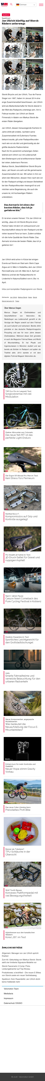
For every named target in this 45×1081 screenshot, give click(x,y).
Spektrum (6, 15)
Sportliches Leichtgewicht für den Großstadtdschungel (22, 640)
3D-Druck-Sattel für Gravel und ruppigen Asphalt (22, 558)
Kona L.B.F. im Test (20, 935)
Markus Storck (22, 297)
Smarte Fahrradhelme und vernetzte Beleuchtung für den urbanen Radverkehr (22, 677)
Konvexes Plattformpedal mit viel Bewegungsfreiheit (21, 893)
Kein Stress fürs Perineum (21, 477)
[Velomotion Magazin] (5, 5)
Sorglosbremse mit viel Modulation (18, 394)
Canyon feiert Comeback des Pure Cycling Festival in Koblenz (23, 599)
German (23, 5)
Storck (35, 297)
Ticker (17, 301)
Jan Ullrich (13, 297)
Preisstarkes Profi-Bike (18, 808)
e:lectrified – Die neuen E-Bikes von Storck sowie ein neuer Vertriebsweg (21, 974)
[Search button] (11, 4)
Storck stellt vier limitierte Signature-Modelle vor (21, 961)
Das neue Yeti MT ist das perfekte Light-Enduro (19, 435)
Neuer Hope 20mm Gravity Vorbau (20, 768)
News (30, 297)
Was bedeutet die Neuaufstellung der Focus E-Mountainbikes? (21, 724)
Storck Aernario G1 (8, 301)
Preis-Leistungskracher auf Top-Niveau (16, 967)
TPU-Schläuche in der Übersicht (17, 852)
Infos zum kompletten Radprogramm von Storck (22, 289)
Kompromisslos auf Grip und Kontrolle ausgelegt (21, 517)
